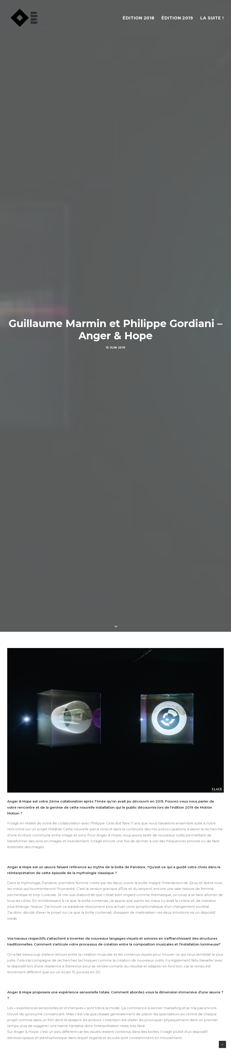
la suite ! (212, 18)
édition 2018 (138, 18)
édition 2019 (177, 18)
